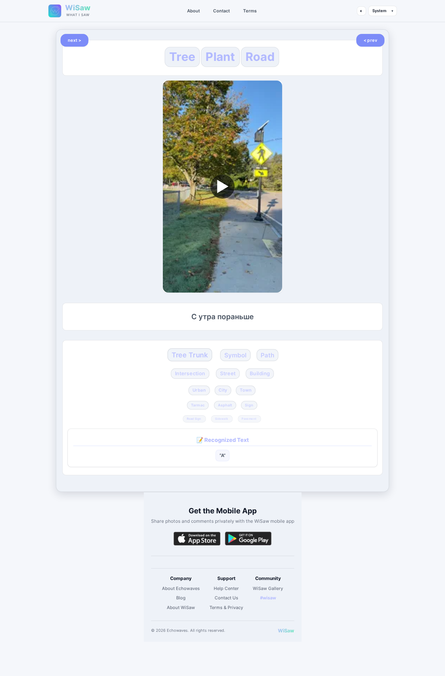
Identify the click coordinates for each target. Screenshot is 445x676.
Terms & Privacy (226, 607)
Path (267, 355)
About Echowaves (181, 588)
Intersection (190, 373)
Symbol (235, 355)
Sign (249, 405)
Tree (182, 57)
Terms (250, 10)
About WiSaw (181, 607)
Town (245, 390)
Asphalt (225, 405)
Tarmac (198, 405)
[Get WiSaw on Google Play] (248, 538)
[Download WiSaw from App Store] (196, 538)
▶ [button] (222, 186)
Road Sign (194, 418)
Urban (199, 390)
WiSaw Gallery (268, 588)
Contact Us (226, 597)
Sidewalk (221, 418)
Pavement (249, 418)
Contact (221, 10)
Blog (181, 597)
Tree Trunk (190, 355)
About (193, 10)
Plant (220, 57)
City (223, 390)
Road (260, 57)
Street (228, 373)
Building (260, 373)
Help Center (226, 588)
